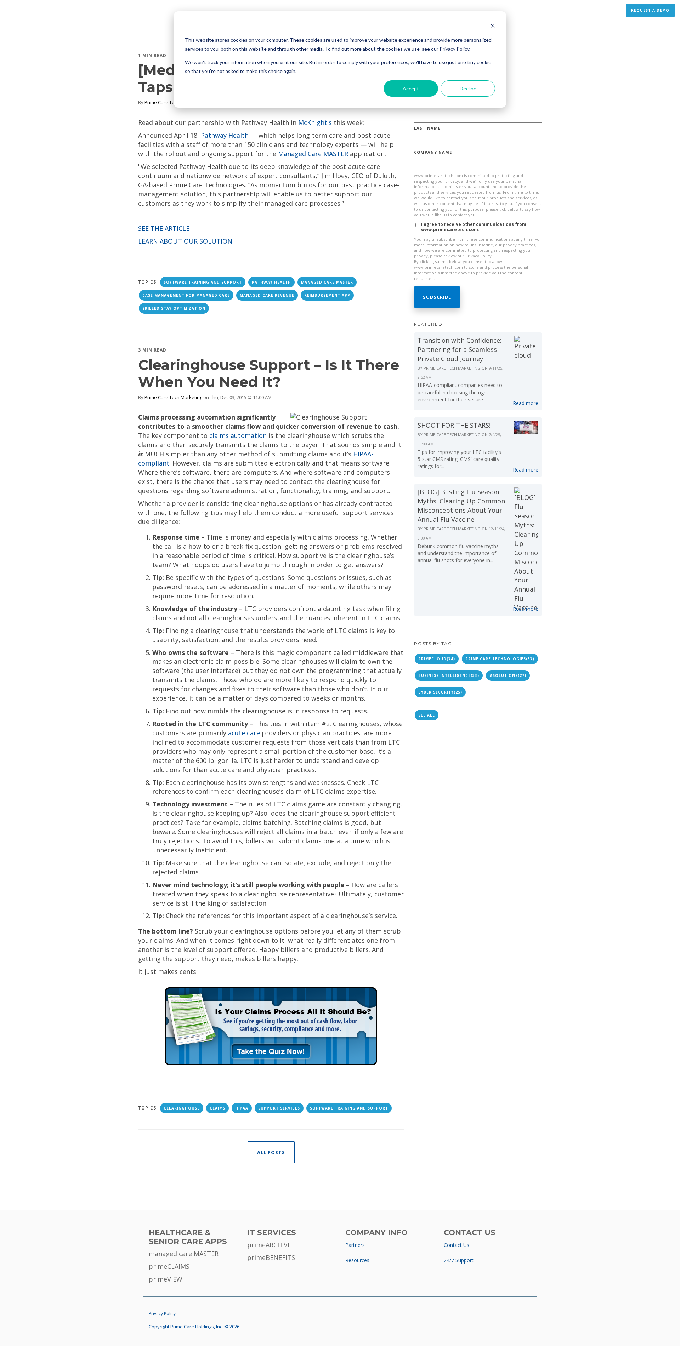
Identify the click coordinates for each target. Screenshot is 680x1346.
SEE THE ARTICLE (163, 228)
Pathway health (271, 282)
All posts (271, 1152)
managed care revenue (267, 295)
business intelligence (448, 675)
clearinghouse (182, 1108)
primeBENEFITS (271, 1257)
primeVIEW (165, 1279)
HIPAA (241, 1108)
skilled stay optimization (173, 308)
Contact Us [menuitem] (456, 1245)
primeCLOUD (436, 658)
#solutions (507, 675)
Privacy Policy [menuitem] (162, 1314)
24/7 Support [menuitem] (459, 1260)
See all (426, 715)
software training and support (203, 282)
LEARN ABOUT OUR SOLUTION (185, 241)
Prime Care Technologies (499, 658)
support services (279, 1108)
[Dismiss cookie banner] (492, 26)
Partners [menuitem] (355, 1245)
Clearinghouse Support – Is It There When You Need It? (268, 373)
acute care (244, 733)
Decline (468, 88)
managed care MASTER (184, 1253)
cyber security (440, 692)
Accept (411, 88)
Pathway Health (225, 135)
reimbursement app (327, 295)
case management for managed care (186, 295)
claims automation (238, 435)
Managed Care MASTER (313, 153)
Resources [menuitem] (357, 1260)
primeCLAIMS (169, 1266)
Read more (525, 403)
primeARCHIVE (269, 1245)
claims (217, 1108)
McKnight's (315, 122)
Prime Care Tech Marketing (173, 102)
